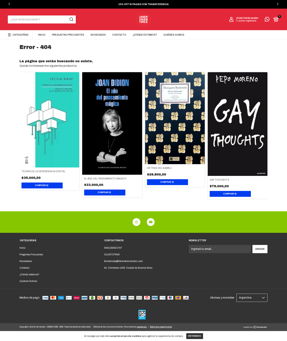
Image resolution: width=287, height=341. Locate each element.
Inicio (41, 34)
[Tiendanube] (255, 327)
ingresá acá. (142, 327)
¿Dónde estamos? (145, 34)
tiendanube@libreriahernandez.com (123, 261)
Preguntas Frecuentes (68, 34)
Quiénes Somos (173, 34)
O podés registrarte (246, 20)
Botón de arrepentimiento (161, 327)
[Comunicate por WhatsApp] (267, 20)
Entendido (194, 336)
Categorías (20, 34)
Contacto (119, 34)
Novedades (98, 34)
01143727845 (111, 254)
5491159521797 (113, 248)
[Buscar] (71, 19)
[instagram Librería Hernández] (136, 222)
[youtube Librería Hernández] (151, 222)
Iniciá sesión (250, 18)
